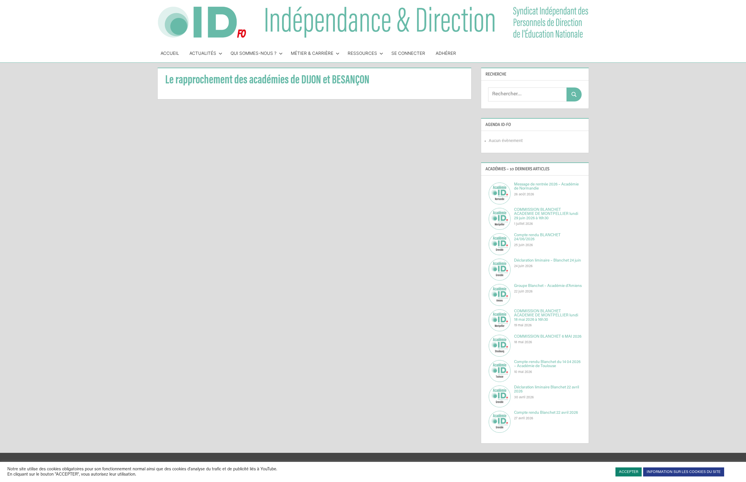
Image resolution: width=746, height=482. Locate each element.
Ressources (362, 53)
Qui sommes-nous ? (254, 53)
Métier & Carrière (312, 53)
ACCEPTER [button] (628, 472)
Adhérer (446, 53)
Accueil (170, 53)
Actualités (202, 53)
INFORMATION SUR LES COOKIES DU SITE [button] (684, 472)
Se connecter (408, 53)
